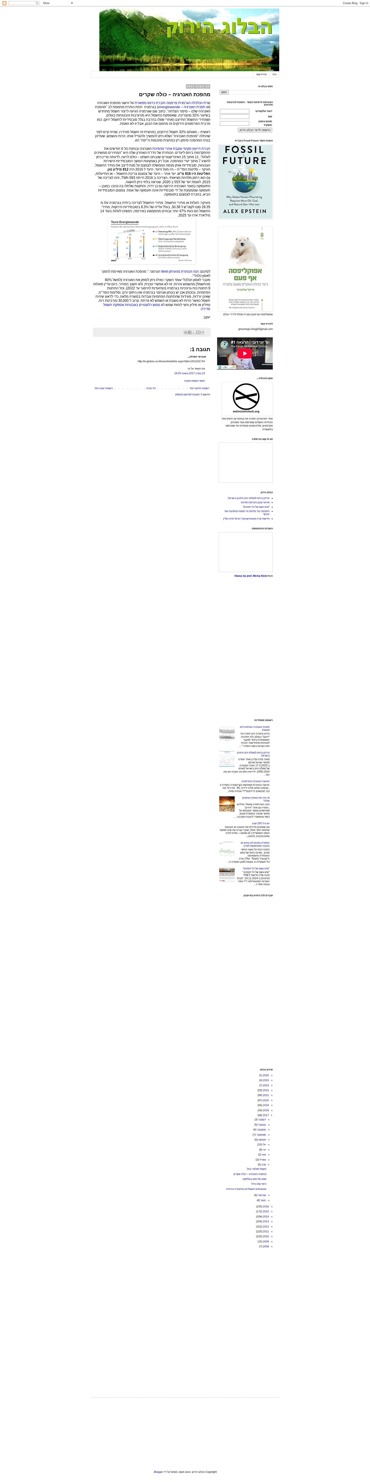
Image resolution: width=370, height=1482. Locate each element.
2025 (265, 1075)
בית (274, 74)
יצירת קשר (261, 74)
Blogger (158, 1471)
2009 (265, 1241)
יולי (264, 1144)
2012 (265, 1226)
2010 (265, 1236)
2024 (265, 1080)
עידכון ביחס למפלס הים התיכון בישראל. (248, 498)
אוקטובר (261, 1129)
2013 (265, 1221)
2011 (265, 1231)
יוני (264, 1149)
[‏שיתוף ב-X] (194, 332)
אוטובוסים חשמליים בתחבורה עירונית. (246, 1189)
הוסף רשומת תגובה (194, 380)
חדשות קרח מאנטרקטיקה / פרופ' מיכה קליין (246, 518)
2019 (265, 1105)
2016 (265, 1206)
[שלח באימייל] (202, 332)
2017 (265, 1115)
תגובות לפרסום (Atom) (187, 394)
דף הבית (151, 388)
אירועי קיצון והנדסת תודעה (255, 502)
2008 (265, 1246)
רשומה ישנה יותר (103, 388)
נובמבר (262, 1124)
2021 (265, 1095)
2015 (265, 1211)
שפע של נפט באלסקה (254, 1178)
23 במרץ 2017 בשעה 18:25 (189, 373)
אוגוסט (262, 1139)
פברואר (261, 1195)
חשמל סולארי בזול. (256, 1168)
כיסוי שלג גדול (258, 1183)
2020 (265, 1100)
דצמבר (262, 1119)
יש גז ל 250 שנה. (260, 823)
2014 (265, 1216)
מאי (263, 1154)
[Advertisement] (246, 648)
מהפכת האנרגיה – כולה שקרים (249, 1174)
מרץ (263, 1164)
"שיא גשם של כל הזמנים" (256, 506)
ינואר (263, 1200)
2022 (265, 1090)
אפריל (262, 1159)
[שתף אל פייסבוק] (190, 332)
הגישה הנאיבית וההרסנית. (255, 781)
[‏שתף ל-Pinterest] (186, 332)
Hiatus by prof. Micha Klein (250, 575)
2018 (265, 1110)
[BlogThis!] (198, 332)
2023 (265, 1085)
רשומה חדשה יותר (199, 388)
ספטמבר (261, 1134)
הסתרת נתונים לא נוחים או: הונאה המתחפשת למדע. (255, 844)
